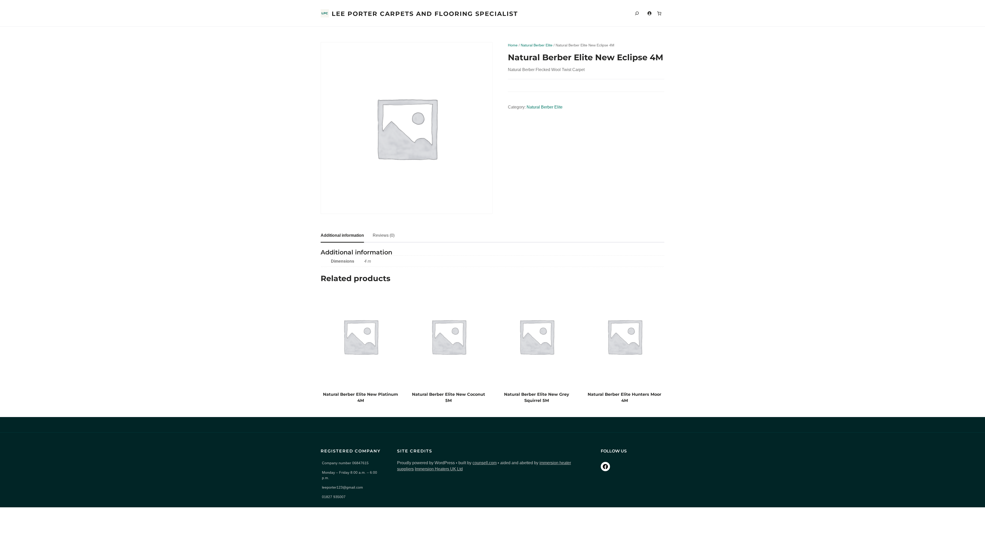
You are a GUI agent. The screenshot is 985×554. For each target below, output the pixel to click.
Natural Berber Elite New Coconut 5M (448, 397)
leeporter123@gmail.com (342, 487)
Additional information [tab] (342, 235)
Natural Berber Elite (537, 45)
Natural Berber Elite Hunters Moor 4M (624, 397)
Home (513, 45)
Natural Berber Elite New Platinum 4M (360, 397)
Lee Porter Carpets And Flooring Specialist (425, 13)
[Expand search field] (637, 13)
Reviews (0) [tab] (384, 235)
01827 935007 (334, 497)
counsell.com (484, 463)
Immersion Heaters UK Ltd (439, 469)
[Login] (649, 13)
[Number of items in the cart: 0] (659, 13)
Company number (345, 463)
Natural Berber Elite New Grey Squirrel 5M (536, 397)
